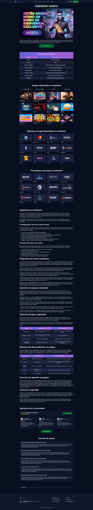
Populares (25, 89)
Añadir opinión (67, 413)
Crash (52, 89)
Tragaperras (66, 89)
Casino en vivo (39, 89)
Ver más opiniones (46, 431)
